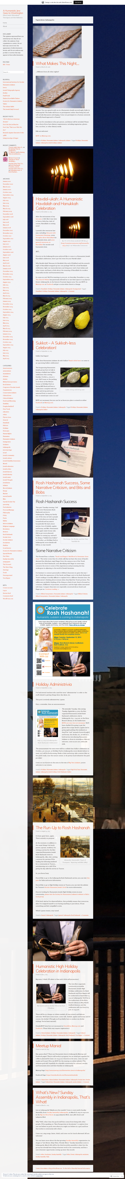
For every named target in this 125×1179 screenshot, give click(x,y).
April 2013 (6, 358)
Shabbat (5, 545)
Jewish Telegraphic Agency (11, 90)
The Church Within (42, 279)
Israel (5, 453)
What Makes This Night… (57, 63)
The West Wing (7, 567)
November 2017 (8, 233)
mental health (7, 496)
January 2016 (7, 268)
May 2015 (6, 290)
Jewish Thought (8, 480)
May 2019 (6, 206)
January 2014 (7, 334)
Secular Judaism (8, 540)
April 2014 (6, 326)
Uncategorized (77, 289)
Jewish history (7, 472)
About (5, 26)
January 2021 (7, 181)
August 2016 (7, 255)
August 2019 (7, 198)
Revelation (6, 529)
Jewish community (8, 455)
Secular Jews (81, 1079)
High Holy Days (75, 769)
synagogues (6, 562)
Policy (5, 515)
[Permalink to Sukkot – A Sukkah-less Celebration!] (63, 339)
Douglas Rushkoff (8, 406)
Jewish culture (7, 458)
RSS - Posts (6, 64)
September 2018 (8, 217)
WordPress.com (8, 599)
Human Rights (7, 433)
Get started (78, 2)
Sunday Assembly (72, 1140)
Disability (6, 403)
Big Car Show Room (47, 1115)
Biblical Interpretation (47, 594)
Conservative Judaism (9, 393)
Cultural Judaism (45, 1033)
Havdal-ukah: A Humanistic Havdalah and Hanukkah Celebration (59, 203)
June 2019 (6, 203)
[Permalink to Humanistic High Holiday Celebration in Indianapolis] (63, 963)
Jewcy (5, 87)
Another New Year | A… (16, 163)
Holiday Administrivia (54, 684)
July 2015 (5, 285)
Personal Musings (8, 510)
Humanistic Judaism (52, 140)
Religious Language (9, 526)
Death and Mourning (9, 401)
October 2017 (7, 236)
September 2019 (8, 195)
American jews (7, 368)
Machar (5, 493)
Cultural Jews (44, 1079)
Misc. (4, 499)
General (43, 915)
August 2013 (6, 347)
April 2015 (6, 293)
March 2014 (6, 328)
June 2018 (6, 222)
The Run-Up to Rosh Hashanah (63, 827)
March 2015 (6, 296)
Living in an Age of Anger (10, 138)
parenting (6, 504)
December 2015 (8, 271)
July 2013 (5, 350)
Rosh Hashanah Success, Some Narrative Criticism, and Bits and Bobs (63, 487)
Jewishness (6, 483)
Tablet (5, 104)
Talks (47, 1156)
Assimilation (7, 374)
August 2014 (6, 315)
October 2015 (7, 277)
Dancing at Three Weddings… (14, 160)
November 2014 (8, 307)
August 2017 (6, 241)
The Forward (7, 564)
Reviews (5, 532)
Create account (7, 588)
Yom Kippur (78, 1035)
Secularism (48, 1154)
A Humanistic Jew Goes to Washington (13, 11)
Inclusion (5, 444)
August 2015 (6, 282)
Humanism (6, 436)
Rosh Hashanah (62, 772)
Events (72, 1154)
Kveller (5, 93)
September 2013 (8, 345)
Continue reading (52, 589)
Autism (5, 379)
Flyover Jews (7, 417)
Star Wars (6, 556)
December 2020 (8, 184)
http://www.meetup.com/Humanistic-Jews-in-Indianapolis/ (65, 1070)
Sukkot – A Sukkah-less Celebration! (56, 345)
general (61, 915)
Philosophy (6, 512)
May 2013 (6, 356)
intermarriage (7, 450)
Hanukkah (44, 289)
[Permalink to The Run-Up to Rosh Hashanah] (63, 824)
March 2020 (6, 187)
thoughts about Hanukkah (45, 237)
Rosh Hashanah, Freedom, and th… (14, 166)
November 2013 (8, 339)
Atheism (5, 376)
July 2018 (5, 219)
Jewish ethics (7, 469)
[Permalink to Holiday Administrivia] (63, 681)
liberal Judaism (7, 488)
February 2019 (7, 211)
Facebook (50, 284)
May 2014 (6, 323)
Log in (5, 590)
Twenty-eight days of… (16, 147)
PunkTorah (6, 96)
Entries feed (7, 593)
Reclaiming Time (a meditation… (14, 149)
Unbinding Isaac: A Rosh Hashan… (15, 171)
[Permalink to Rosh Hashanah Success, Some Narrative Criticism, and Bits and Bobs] (63, 479)
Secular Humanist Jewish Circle (55, 887)
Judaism (68, 140)
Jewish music (7, 477)
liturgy (5, 491)
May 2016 (6, 260)
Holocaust (6, 431)
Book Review (7, 384)
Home (5, 23)
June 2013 (6, 353)
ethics (42, 1154)
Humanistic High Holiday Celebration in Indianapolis (58, 969)
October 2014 (7, 309)
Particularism (7, 507)
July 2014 (5, 317)
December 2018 (8, 214)
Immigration (7, 442)
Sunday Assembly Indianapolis (57, 1112)
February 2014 (7, 331)
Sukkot (45, 409)
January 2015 (7, 301)
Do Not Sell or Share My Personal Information (76, 1168)
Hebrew (5, 425)
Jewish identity (7, 474)
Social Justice (7, 548)
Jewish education (8, 466)
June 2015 (6, 287)
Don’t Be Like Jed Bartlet (10, 124)
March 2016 (6, 266)
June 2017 (6, 244)
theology (5, 570)
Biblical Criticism (83, 594)
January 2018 (7, 228)
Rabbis (5, 521)
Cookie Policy (39, 1176)
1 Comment (71, 291)
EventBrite (67, 1026)
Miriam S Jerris (13, 158)
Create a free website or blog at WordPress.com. (49, 1168)
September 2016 (8, 252)
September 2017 (8, 238)
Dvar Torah (6, 409)
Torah (5, 572)
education (6, 412)
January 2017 (7, 247)
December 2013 (8, 337)
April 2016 (6, 263)
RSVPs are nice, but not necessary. (73, 723)
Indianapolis (61, 140)
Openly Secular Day (9, 502)
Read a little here (75, 360)
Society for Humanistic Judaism (12, 101)
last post (39, 219)
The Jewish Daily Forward (11, 109)
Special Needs (7, 553)
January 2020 (7, 189)
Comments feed (8, 596)
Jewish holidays (52, 143)
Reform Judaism (8, 523)
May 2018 (6, 225)
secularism (85, 1154)
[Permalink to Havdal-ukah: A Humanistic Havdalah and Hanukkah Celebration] (63, 195)
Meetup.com (40, 284)
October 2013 (7, 342)
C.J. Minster (12, 152)
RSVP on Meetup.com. (43, 136)
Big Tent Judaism (74, 763)
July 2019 (5, 200)
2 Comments (84, 915)
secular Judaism (77, 1082)
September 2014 (8, 312)
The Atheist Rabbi (8, 106)
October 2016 (7, 249)
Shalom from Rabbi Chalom (11, 98)
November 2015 (8, 274)
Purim (5, 518)
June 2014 (6, 320)
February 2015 (7, 298)
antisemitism (7, 371)
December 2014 (8, 304)
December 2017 (8, 230)
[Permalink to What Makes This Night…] (57, 60)
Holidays (43, 140)
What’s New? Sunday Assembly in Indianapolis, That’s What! (63, 1097)
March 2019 (6, 208)
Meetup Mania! (48, 1045)
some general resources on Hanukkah (45, 242)
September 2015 (8, 279)
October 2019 (7, 192)
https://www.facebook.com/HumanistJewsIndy (62, 1075)
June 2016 (6, 257)
